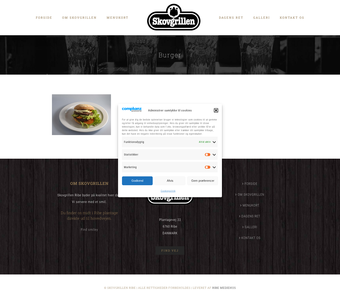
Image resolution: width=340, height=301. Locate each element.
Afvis (170, 180)
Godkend (137, 180)
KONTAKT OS (251, 238)
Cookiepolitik (168, 191)
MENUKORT (251, 205)
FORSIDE (251, 184)
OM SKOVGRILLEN (251, 194)
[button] (216, 110)
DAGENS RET (250, 216)
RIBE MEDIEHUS (224, 288)
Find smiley (89, 230)
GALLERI (251, 227)
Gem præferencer (202, 180)
